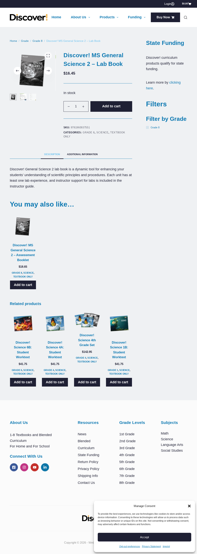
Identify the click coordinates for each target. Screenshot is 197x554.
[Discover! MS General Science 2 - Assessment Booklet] (23, 226)
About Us (78, 17)
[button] (189, 506)
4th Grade (127, 455)
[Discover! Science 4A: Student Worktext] (55, 323)
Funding (135, 17)
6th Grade (127, 469)
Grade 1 (113, 370)
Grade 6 (17, 370)
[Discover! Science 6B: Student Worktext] (23, 323)
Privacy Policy (88, 469)
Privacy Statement (151, 546)
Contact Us (86, 483)
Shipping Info (88, 476)
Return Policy (88, 462)
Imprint (166, 546)
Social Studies (172, 450)
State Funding (88, 455)
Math (165, 433)
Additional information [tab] (82, 154)
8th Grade (127, 483)
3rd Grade (127, 448)
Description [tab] (52, 154)
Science (102, 132)
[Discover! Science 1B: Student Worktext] (119, 323)
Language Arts (172, 445)
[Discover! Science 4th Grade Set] (87, 320)
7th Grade (127, 476)
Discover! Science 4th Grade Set (87, 340)
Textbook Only (23, 276)
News (82, 434)
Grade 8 (89, 132)
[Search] (185, 17)
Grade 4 (49, 370)
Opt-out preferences (129, 546)
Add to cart (111, 106)
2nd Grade (127, 441)
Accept (144, 537)
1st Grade (126, 434)
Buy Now (163, 17)
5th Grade (127, 462)
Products (107, 17)
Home (56, 17)
